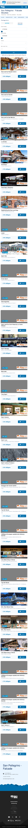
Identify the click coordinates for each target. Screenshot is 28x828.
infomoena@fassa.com (8, 778)
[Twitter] (12, 817)
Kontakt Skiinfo (14, 801)
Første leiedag (3, 26)
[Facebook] (19, 817)
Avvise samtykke (14, 813)
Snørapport (9, 17)
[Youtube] (9, 817)
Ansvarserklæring (14, 807)
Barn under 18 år (4, 46)
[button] (22, 7)
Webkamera (21, 17)
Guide (2, 17)
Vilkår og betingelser (14, 808)
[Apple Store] (18, 820)
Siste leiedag (3, 33)
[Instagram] (16, 817)
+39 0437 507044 (6, 776)
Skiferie (7, 23)
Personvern (14, 805)
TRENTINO (3, 14)
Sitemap (14, 810)
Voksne (2, 40)
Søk (14, 52)
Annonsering (14, 803)
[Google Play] (11, 820)
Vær (15, 17)
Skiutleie (20, 23)
